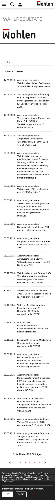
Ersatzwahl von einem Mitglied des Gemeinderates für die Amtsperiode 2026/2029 (34, 343)
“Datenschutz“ (8, 481)
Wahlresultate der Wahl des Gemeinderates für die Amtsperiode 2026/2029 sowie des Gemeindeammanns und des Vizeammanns (34, 404)
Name (20, 71)
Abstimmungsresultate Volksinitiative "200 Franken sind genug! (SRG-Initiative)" (32, 189)
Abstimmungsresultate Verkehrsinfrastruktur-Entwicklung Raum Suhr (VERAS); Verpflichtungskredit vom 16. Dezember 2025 (33, 121)
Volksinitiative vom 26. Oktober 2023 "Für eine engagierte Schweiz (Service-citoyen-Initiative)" (34, 293)
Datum (7, 71)
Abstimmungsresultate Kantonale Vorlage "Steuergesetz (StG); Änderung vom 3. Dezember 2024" (34, 422)
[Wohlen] (19, 33)
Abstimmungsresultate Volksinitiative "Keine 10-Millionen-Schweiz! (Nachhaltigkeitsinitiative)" (34, 83)
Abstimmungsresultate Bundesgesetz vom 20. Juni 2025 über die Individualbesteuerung (33, 227)
